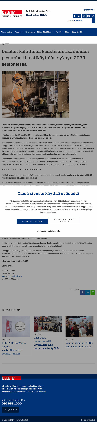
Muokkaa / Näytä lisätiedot (48, 230)
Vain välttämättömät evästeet (64, 220)
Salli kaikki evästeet (32, 221)
